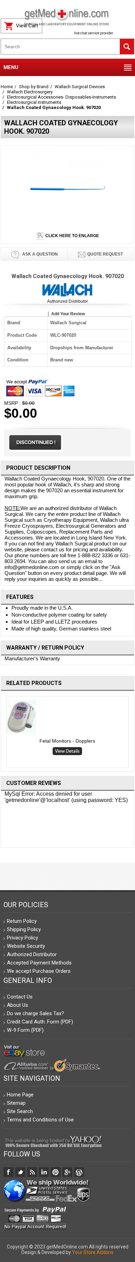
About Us (17, 1005)
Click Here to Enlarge (71, 235)
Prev (3, 733)
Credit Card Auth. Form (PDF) (40, 1022)
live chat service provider (93, 33)
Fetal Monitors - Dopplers (67, 741)
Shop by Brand (33, 86)
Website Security (26, 946)
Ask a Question (39, 254)
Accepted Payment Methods (39, 963)
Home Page (20, 1095)
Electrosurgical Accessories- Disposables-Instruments (61, 97)
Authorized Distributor (67, 301)
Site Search (20, 1111)
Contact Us (20, 997)
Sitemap (16, 1103)
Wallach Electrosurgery (30, 91)
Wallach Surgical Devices (80, 86)
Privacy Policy (22, 938)
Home (7, 86)
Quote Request (105, 254)
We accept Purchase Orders (39, 971)
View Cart (27, 26)
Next (131, 733)
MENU (10, 67)
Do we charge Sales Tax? (35, 1013)
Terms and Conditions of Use (40, 1120)
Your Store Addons (93, 1252)
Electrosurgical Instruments (34, 102)
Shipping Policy (24, 929)
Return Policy (22, 921)
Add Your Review (68, 313)
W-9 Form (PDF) (25, 1030)
